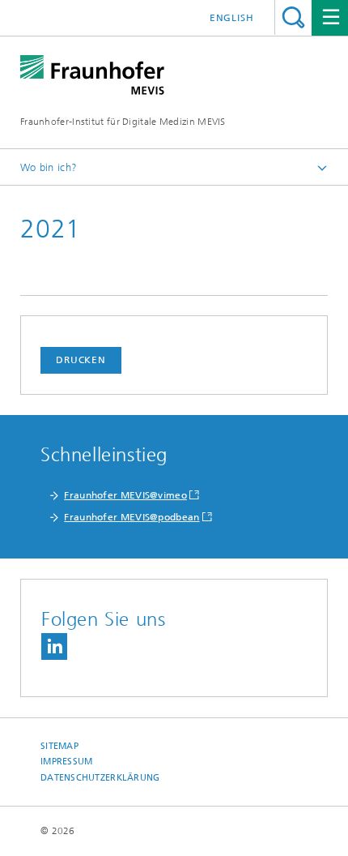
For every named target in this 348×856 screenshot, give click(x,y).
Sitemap (59, 746)
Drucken (81, 360)
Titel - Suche (293, 17)
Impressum (66, 761)
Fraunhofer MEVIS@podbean (131, 517)
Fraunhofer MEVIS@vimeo (125, 495)
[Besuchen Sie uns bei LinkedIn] (54, 646)
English (232, 18)
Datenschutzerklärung (100, 778)
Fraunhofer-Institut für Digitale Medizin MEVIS (123, 121)
